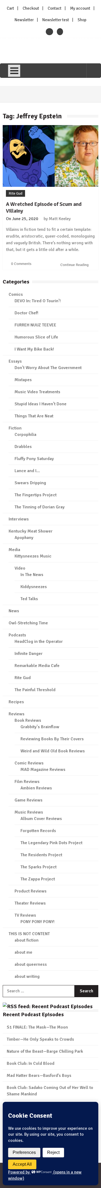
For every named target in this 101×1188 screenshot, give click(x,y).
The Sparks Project (38, 867)
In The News (31, 574)
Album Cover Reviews (41, 818)
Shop (82, 19)
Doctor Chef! (26, 313)
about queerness (31, 964)
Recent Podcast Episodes (33, 1014)
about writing (27, 976)
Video (20, 568)
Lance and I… (27, 470)
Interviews (19, 519)
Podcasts (17, 635)
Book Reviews (28, 720)
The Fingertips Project (36, 495)
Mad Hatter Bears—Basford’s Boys (39, 1075)
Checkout (31, 8)
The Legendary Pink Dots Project (51, 843)
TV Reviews (25, 915)
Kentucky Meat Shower (31, 531)
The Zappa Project (37, 879)
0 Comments (21, 263)
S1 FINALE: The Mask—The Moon (37, 1027)
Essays (15, 361)
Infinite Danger (29, 653)
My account (80, 8)
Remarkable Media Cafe (37, 665)
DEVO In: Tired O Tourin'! (38, 301)
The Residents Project (41, 855)
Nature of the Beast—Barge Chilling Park (45, 1051)
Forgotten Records (38, 830)
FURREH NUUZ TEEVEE (35, 325)
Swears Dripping (30, 483)
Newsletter (24, 19)
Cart (10, 8)
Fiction (15, 428)
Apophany (24, 537)
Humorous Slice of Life (36, 337)
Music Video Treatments (37, 392)
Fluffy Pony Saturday (34, 458)
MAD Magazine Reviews (42, 769)
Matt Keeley (60, 218)
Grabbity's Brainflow (39, 727)
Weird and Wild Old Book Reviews (52, 751)
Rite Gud (15, 193)
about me (23, 952)
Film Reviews (27, 781)
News (14, 611)
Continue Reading (74, 265)
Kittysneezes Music (33, 556)
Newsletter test (55, 19)
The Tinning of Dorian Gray (40, 507)
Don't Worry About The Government (48, 367)
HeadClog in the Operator (39, 641)
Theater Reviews (30, 903)
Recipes (16, 702)
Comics (16, 294)
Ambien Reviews (36, 788)
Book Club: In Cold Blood (30, 1063)
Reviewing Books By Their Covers (52, 739)
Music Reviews (29, 812)
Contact (54, 8)
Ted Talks (29, 599)
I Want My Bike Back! (34, 349)
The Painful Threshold (35, 690)
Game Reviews (29, 800)
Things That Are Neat (34, 416)
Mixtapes (23, 379)
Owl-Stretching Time (28, 623)
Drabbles (23, 446)
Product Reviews (31, 891)
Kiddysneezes (33, 586)
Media (14, 549)
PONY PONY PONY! (37, 921)
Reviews (17, 714)
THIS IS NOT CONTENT (29, 933)
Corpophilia (25, 434)
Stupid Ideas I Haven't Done (41, 404)
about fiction (27, 940)
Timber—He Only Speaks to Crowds (40, 1039)
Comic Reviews (29, 763)
